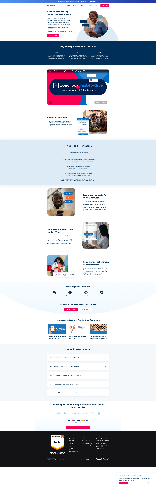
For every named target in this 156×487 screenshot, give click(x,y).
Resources (81, 5)
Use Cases (84, 436)
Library (71, 453)
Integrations (99, 436)
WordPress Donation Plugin (102, 438)
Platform (68, 5)
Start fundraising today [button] (78, 427)
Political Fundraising (86, 438)
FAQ (70, 445)
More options (148, 483)
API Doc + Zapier (100, 448)
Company (89, 5)
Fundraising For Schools (87, 443)
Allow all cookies (123, 483)
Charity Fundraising (86, 445)
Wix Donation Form (100, 442)
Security (71, 449)
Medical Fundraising (86, 440)
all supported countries (78, 422)
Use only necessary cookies (136, 483)
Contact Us (72, 438)
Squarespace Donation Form (102, 440)
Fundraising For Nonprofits (88, 442)
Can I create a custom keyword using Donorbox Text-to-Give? (65, 357)
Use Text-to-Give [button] (53, 35)
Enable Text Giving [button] (71, 309)
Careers (71, 443)
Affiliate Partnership (73, 451)
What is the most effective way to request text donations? (64, 366)
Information (72, 436)
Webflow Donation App (101, 445)
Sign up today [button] (85, 309)
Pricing (74, 5)
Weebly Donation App (101, 443)
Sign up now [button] (105, 5)
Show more (132, 480)
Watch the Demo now (91, 1)
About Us (71, 440)
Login (96, 5)
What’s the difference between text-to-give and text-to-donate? (66, 375)
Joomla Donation (100, 446)
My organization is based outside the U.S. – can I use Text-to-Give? (66, 393)
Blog (70, 442)
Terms (70, 446)
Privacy (71, 448)
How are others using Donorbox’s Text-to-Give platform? (64, 384)
